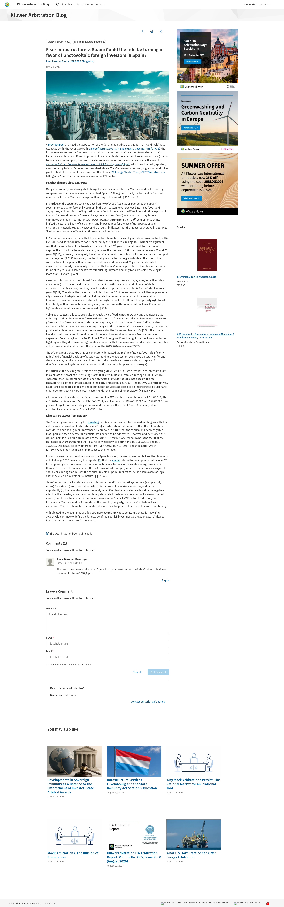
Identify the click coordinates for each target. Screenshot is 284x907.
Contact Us (51, 903)
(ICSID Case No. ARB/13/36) (124, 148)
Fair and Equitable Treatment (89, 41)
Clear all (137, 672)
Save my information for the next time (71, 664)
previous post (56, 144)
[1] (99, 460)
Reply (165, 580)
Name (50, 638)
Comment (51, 608)
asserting (93, 422)
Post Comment (158, 672)
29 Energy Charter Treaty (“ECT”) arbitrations (138, 172)
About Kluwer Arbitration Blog (24, 903)
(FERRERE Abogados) (82, 61)
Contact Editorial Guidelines (148, 701)
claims (116, 460)
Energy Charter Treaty (58, 41)
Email (49, 651)
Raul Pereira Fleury (57, 61)
